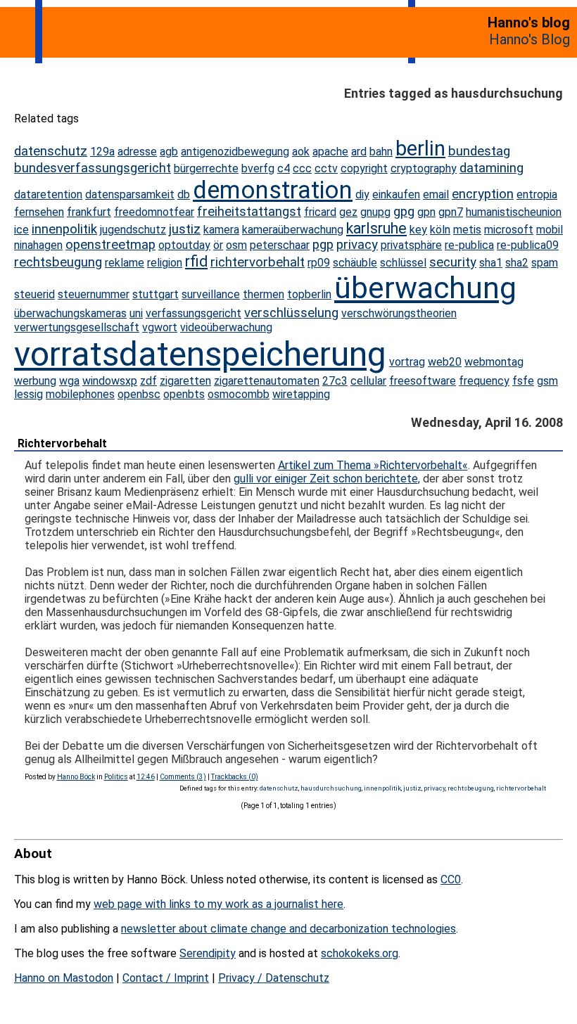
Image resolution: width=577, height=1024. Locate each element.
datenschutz (50, 151)
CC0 (450, 879)
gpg (403, 211)
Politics (116, 777)
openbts (184, 394)
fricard (320, 212)
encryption (483, 194)
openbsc (139, 394)
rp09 (318, 262)
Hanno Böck (76, 777)
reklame (124, 262)
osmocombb (239, 394)
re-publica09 (528, 245)
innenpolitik (64, 229)
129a (102, 151)
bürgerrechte (206, 168)
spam (544, 262)
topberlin (309, 294)
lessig (28, 394)
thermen (263, 294)
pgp (323, 244)
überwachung (425, 287)
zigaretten (185, 381)
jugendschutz (133, 229)
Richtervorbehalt (62, 443)
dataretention (48, 194)
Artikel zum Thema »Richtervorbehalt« (373, 465)
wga (69, 381)
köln (440, 229)
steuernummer (93, 294)
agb (169, 151)
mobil (549, 229)
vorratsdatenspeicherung (200, 354)
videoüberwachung (226, 327)
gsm (547, 381)
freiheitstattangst (249, 211)
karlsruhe (376, 228)
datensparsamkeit (130, 194)
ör (218, 245)
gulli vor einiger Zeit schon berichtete (326, 478)
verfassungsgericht (193, 313)
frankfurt (89, 212)
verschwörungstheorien (399, 313)
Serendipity (207, 953)
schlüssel (403, 262)
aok (301, 151)
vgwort (159, 327)
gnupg (375, 212)
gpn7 (450, 212)
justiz (185, 229)
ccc (302, 168)
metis (467, 229)
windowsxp (109, 381)
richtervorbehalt (257, 262)
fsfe (523, 381)
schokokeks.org (359, 953)
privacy (357, 244)
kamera (221, 229)
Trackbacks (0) (234, 777)
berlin (420, 148)
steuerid (34, 294)
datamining (491, 168)
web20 (445, 362)
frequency (484, 381)
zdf (148, 381)
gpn (426, 212)
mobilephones (80, 394)
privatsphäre (411, 245)
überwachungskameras (70, 313)
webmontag (494, 362)
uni (136, 313)
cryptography (424, 168)
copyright (364, 168)
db (183, 194)
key (418, 229)
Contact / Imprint (165, 978)
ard (359, 151)
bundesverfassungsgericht (92, 168)
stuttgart (155, 294)
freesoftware (422, 381)
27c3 (335, 381)
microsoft (508, 229)
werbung (35, 381)
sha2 (516, 262)
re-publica (469, 245)
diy (362, 194)
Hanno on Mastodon (63, 978)
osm (236, 245)
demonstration (273, 190)
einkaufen (396, 194)
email (436, 194)
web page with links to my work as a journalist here (218, 904)
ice (21, 229)
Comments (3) (183, 777)
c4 (283, 168)
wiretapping (301, 394)
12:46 (146, 777)
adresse (137, 151)
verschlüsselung (291, 313)
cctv (326, 168)
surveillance (211, 294)
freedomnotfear (154, 212)
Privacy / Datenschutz (273, 978)
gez (348, 212)
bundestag (479, 151)
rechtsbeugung (58, 262)
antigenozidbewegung (235, 151)
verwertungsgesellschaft (76, 327)
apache (330, 151)
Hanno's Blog (529, 39)
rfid (196, 261)
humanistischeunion (514, 212)
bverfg (257, 168)
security (452, 262)
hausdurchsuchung (331, 788)
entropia (536, 194)
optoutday (184, 245)
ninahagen (38, 245)
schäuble (355, 262)
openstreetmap (110, 244)
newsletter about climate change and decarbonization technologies (288, 928)
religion (164, 262)
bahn (381, 151)
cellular (368, 381)
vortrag (407, 362)
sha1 (490, 262)
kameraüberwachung (292, 229)
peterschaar (280, 245)
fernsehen (39, 212)
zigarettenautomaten (266, 381)
